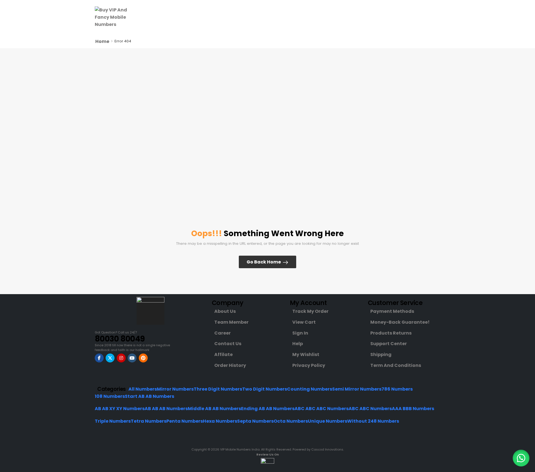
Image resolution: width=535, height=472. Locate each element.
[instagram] (121, 358)
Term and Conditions (395, 365)
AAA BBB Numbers (413, 408)
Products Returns (391, 333)
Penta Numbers (184, 421)
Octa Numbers (291, 421)
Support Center (388, 343)
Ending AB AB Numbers (268, 408)
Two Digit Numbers (264, 389)
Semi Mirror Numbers (356, 389)
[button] (521, 458)
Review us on (267, 454)
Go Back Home (264, 262)
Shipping (380, 354)
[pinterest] (143, 358)
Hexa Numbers (220, 421)
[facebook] (99, 358)
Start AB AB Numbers (149, 396)
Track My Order (310, 311)
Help (297, 343)
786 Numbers (397, 389)
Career (222, 333)
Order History (230, 365)
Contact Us (227, 343)
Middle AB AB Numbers (214, 408)
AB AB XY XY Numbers (120, 408)
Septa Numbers (255, 421)
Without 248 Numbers (373, 421)
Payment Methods (392, 311)
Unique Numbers (327, 421)
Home (102, 41)
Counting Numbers (309, 389)
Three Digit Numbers (218, 389)
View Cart (304, 322)
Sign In (300, 333)
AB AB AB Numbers (166, 408)
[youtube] (132, 358)
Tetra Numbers (148, 421)
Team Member (231, 322)
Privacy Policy (308, 365)
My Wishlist (305, 354)
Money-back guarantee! (400, 322)
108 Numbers (110, 396)
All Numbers (142, 389)
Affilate (223, 354)
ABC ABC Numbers (370, 408)
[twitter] (110, 358)
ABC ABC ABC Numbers (322, 408)
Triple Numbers (113, 421)
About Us (225, 311)
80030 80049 (120, 338)
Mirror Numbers (175, 389)
